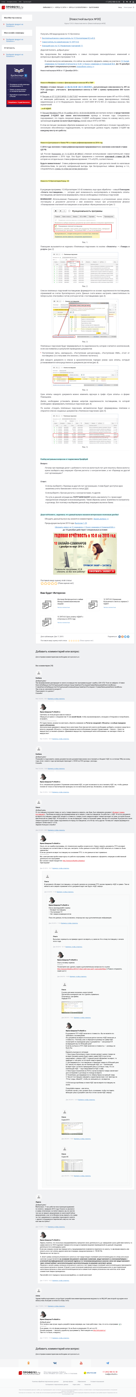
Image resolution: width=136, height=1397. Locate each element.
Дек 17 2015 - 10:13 (42, 1306)
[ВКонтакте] (119, 636)
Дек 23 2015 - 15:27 (46, 868)
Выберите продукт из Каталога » (14, 25)
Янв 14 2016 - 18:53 (46, 739)
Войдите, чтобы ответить (56, 699)
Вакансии (88, 1384)
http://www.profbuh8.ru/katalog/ (74, 861)
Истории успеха (12, 2)
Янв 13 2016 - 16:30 (46, 792)
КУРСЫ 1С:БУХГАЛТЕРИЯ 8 (78, 7)
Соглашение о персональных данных (56, 1384)
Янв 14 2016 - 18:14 (41, 699)
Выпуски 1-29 (81, 523)
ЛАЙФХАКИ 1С (48, 7)
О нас (3, 2)
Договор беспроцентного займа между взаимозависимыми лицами (70, 601)
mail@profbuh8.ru (111, 1374)
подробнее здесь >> (85, 66)
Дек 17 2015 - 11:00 (42, 1227)
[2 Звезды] (45, 583)
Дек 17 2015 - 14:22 (46, 1280)
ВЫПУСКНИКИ (94, 7)
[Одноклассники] (122, 636)
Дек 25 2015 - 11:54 (55, 923)
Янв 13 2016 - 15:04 (41, 768)
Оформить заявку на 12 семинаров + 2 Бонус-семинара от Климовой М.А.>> (85, 527)
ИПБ (20, 2)
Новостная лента (81, 23)
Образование (82, 1381)
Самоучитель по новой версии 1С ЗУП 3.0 (60, 42)
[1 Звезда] (42, 583)
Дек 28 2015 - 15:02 (68, 1176)
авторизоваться (73, 657)
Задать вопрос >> (101, 519)
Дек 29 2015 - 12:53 (72, 1100)
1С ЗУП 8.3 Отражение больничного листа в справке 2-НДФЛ (116, 601)
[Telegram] (128, 636)
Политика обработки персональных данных (45, 1381)
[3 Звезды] (49, 583)
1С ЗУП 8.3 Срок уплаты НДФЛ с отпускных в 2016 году (70, 618)
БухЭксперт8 (27, 2)
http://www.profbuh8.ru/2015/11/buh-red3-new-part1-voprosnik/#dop (81, 969)
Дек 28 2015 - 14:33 (63, 976)
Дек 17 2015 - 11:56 (46, 1338)
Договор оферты (68, 1381)
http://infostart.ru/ (99, 1330)
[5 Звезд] (55, 583)
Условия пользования (97, 1381)
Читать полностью (63, 607)
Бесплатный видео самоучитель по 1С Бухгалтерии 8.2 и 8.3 (68, 38)
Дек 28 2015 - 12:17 (59, 947)
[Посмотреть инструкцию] (133, 7)
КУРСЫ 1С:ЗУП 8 (60, 7)
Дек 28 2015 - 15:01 (68, 1017)
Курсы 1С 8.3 (69, 23)
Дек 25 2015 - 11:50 (50, 892)
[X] (125, 636)
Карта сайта (76, 1384)
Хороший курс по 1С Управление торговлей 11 (62, 46)
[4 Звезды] (52, 583)
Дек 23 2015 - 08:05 (42, 830)
